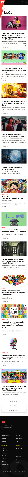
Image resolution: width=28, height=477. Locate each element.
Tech (17, 459)
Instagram (4, 474)
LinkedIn (15, 474)
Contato (3, 438)
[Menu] (25, 2)
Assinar (18, 435)
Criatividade (19, 448)
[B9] (2, 1)
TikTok (9, 474)
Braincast (4, 453)
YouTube (21, 474)
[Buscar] (21, 2)
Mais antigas (14, 410)
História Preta (5, 464)
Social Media (19, 454)
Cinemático (4, 456)
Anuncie (3, 441)
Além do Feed (19, 438)
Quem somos (5, 435)
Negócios (18, 456)
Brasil (17, 462)
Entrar (17, 441)
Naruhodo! (4, 461)
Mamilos (3, 458)
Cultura (18, 451)
